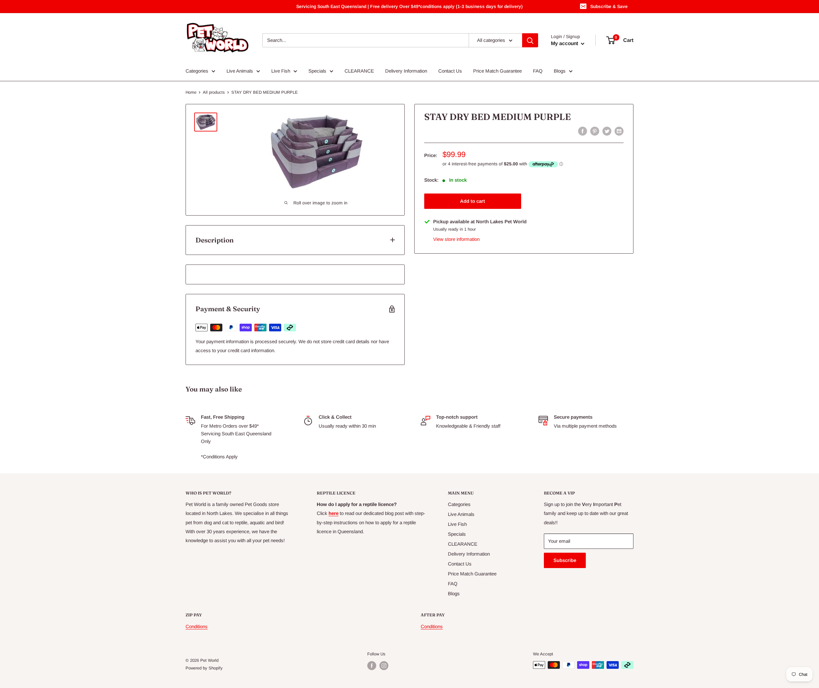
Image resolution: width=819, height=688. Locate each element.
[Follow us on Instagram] (383, 665)
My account (565, 43)
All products (214, 92)
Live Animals (240, 71)
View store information (456, 239)
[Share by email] (619, 131)
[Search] (530, 40)
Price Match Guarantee (497, 71)
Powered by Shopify (204, 668)
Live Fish (280, 71)
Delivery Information (406, 71)
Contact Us (450, 71)
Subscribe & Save (609, 6)
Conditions (197, 626)
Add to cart (472, 201)
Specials (317, 71)
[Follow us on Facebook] (371, 665)
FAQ (538, 71)
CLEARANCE (359, 71)
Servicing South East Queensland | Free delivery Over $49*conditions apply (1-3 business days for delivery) (409, 6)
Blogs (560, 71)
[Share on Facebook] (582, 131)
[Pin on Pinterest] (594, 131)
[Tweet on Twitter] (606, 131)
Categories (197, 71)
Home (191, 92)
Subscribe (564, 560)
